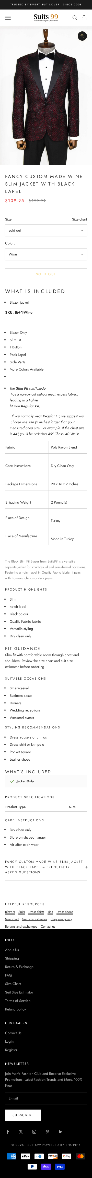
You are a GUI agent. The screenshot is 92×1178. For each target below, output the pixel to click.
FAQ (8, 975)
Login (9, 1041)
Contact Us (13, 1032)
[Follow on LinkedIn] (60, 1131)
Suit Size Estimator (19, 992)
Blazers (10, 911)
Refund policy (15, 1009)
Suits (21, 911)
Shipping (12, 958)
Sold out (46, 274)
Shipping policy (61, 919)
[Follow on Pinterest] (47, 1131)
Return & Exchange (19, 966)
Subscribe (23, 1115)
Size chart (79, 219)
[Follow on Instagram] (34, 1131)
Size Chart (13, 983)
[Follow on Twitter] (21, 1131)
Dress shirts (36, 911)
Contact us (48, 926)
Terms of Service (17, 1000)
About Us (12, 949)
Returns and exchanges (21, 926)
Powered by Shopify (61, 1145)
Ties (50, 911)
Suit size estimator (34, 919)
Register (11, 1049)
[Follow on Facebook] (7, 1131)
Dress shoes (64, 911)
